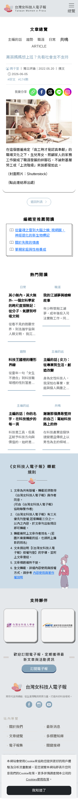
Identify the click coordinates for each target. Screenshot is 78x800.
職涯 (40, 39)
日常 (52, 39)
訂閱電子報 (39, 669)
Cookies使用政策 (37, 779)
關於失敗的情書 (27, 242)
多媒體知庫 (55, 736)
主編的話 (15, 39)
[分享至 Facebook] (41, 92)
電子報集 (16, 745)
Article (39, 46)
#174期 (23, 79)
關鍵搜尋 (53, 745)
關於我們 (16, 727)
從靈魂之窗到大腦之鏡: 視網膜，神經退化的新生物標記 (40, 232)
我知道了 (39, 790)
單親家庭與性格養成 (30, 249)
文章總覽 (16, 736)
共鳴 (64, 39)
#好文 (11, 79)
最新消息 (53, 727)
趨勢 (29, 39)
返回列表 (37, 202)
